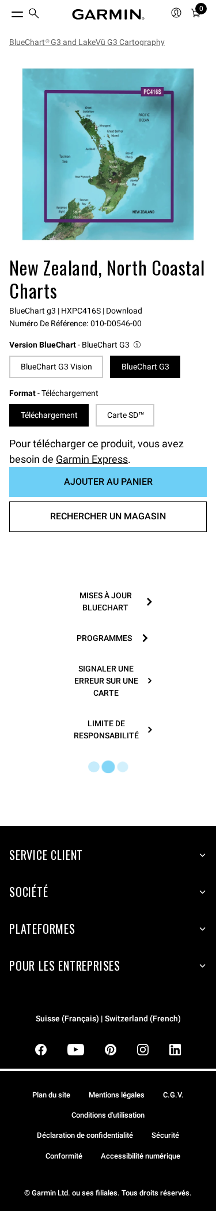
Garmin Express (92, 459)
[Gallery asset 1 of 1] (108, 154)
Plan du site (51, 1095)
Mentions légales (117, 1095)
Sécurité (165, 1135)
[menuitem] (34, 14)
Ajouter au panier (108, 481)
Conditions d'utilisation (108, 1115)
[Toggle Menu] (7, 11)
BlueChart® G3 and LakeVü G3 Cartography (87, 42)
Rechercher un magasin (108, 516)
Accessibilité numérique (140, 1156)
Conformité (64, 1156)
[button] (75, 345)
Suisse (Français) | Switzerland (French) (108, 1019)
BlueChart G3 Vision (56, 366)
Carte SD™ (125, 415)
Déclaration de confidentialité (85, 1135)
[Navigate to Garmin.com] (108, 14)
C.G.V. (173, 1095)
